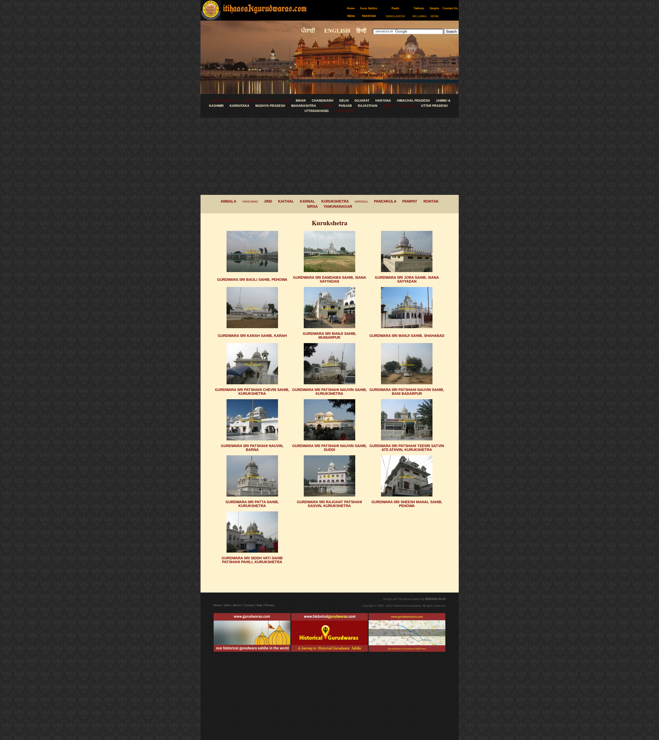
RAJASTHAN (367, 106)
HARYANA (383, 100)
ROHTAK (431, 201)
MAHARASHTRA (303, 106)
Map (259, 605)
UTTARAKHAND (317, 111)
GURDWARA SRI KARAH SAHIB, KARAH (252, 336)
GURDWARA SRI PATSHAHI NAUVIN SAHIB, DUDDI (329, 448)
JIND (268, 201)
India (227, 605)
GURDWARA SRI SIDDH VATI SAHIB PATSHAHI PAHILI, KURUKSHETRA (252, 560)
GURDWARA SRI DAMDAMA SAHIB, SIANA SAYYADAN (329, 279)
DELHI (344, 100)
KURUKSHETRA (335, 201)
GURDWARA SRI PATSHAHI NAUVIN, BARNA (252, 448)
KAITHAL (286, 201)
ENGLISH (333, 30)
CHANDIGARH (322, 100)
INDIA (351, 16)
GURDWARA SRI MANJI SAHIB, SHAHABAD (406, 336)
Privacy (269, 605)
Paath (395, 8)
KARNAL (307, 201)
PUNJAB (345, 106)
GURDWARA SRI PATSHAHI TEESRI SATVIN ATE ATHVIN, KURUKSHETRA (406, 448)
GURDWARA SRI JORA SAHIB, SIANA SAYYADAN (407, 279)
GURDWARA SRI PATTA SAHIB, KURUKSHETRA (252, 504)
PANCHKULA (385, 201)
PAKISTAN (369, 16)
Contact (249, 605)
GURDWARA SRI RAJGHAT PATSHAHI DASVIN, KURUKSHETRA (329, 504)
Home (351, 8)
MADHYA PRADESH (270, 106)
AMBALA (228, 201)
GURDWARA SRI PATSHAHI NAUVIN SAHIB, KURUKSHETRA (329, 392)
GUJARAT (361, 100)
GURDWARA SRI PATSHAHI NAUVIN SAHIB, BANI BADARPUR (406, 392)
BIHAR (301, 100)
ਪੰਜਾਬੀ (309, 30)
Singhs (434, 8)
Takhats (419, 8)
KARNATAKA (239, 106)
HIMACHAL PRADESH (413, 100)
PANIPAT (409, 201)
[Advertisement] (330, 156)
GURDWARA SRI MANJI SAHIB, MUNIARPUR (329, 335)
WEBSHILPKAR (435, 598)
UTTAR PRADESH (434, 106)
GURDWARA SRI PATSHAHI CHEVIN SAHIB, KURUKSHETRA (252, 392)
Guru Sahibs (368, 8)
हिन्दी (364, 30)
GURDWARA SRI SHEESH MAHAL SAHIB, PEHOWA (406, 504)
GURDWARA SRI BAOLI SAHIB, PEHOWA (252, 279)
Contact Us (450, 8)
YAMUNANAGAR (338, 206)
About (237, 605)
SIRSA (312, 206)
